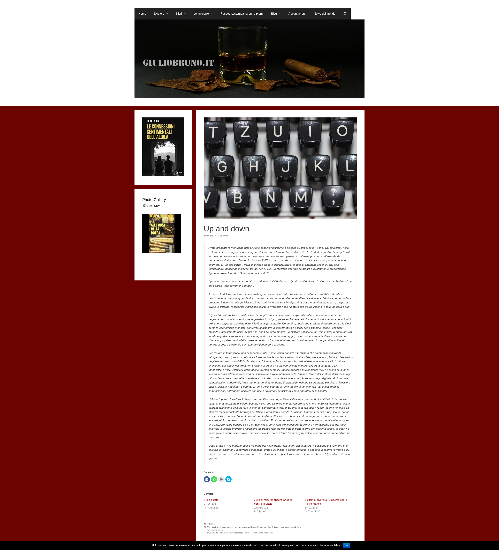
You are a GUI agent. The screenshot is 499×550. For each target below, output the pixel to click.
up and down (295, 527)
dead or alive (228, 527)
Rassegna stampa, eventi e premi (241, 13)
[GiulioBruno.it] (249, 58)
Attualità (211, 524)
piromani (284, 527)
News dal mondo (324, 13)
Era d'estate (211, 499)
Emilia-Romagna (258, 527)
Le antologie (201, 13)
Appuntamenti (297, 13)
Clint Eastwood (214, 527)
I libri (179, 13)
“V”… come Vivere (215, 530)
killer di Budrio (273, 527)
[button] (168, 13)
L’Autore (159, 13)
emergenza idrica (242, 527)
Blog (274, 13)
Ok (346, 545)
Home (142, 13)
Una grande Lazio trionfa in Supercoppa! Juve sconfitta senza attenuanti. (240, 533)
